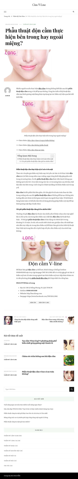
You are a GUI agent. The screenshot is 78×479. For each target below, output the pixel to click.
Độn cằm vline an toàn (36, 150)
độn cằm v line (44, 302)
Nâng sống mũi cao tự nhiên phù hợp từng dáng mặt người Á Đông (26, 417)
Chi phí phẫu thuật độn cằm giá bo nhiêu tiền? (38, 161)
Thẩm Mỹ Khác (9, 446)
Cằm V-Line (39, 5)
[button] (51, 156)
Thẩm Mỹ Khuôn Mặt (12, 451)
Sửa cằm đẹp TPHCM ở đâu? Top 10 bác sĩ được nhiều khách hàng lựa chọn (28, 409)
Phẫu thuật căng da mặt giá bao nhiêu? (17, 422)
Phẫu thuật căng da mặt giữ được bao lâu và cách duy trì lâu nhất (25, 413)
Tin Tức (7, 466)
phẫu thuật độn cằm (39, 278)
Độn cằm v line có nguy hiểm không (41, 141)
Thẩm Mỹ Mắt (9, 456)
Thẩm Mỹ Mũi (9, 461)
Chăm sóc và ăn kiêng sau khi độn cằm (39, 356)
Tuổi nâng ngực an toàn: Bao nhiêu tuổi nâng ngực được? (23, 405)
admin (7, 95)
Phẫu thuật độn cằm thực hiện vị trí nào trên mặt (35, 159)
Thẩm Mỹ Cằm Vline (29, 24)
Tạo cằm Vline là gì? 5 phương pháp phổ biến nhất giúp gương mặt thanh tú (39, 342)
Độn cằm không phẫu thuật (38, 145)
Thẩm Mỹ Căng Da (10, 441)
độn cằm (42, 89)
